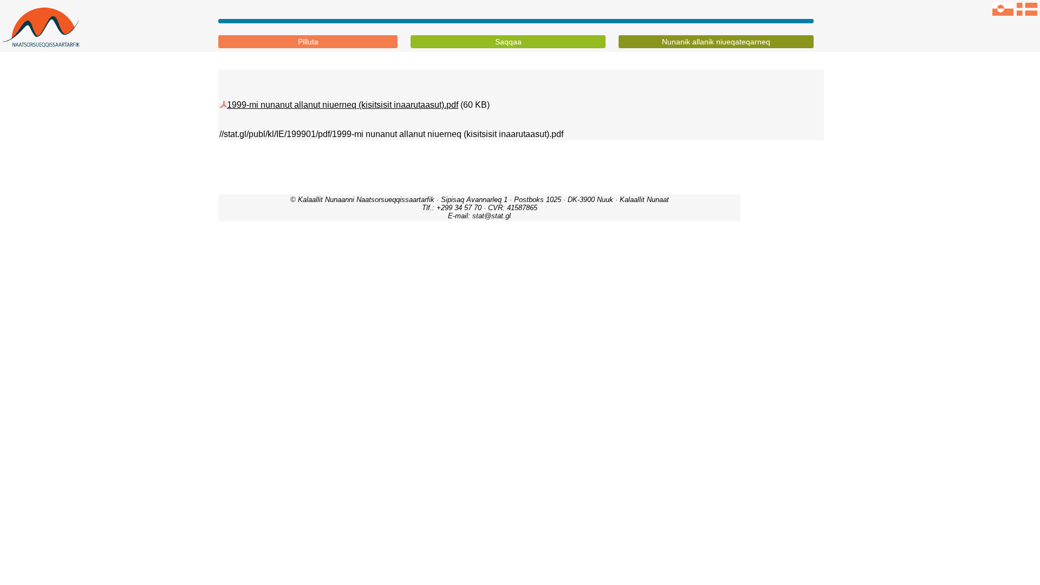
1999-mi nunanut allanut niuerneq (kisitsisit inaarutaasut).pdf (342, 104)
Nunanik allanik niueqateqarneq (716, 41)
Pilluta (308, 41)
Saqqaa (508, 41)
